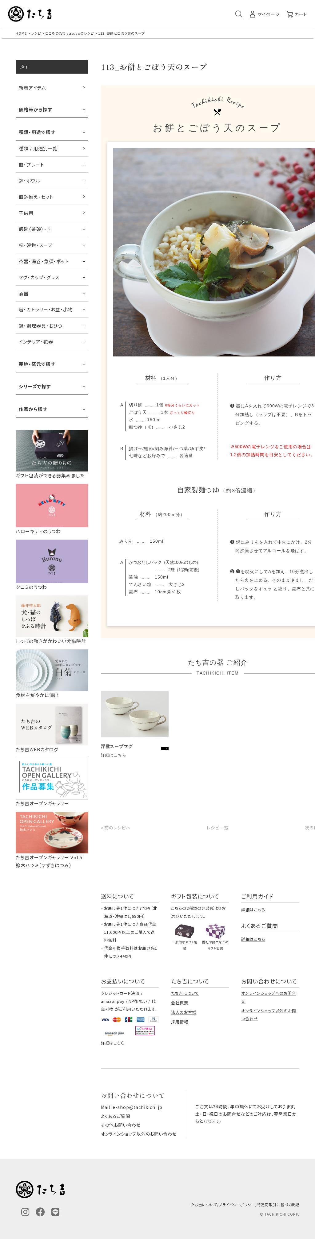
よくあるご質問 (115, 1116)
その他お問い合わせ (121, 1125)
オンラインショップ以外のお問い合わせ (139, 1134)
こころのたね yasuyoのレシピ (69, 33)
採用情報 (179, 1022)
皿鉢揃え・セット (36, 197)
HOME (21, 33)
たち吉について (185, 993)
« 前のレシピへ (115, 828)
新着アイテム (32, 87)
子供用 (26, 213)
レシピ (36, 33)
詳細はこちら (253, 910)
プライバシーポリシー (237, 1204)
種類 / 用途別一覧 (38, 148)
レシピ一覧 (218, 828)
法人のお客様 (183, 1012)
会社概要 (179, 1003)
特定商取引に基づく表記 (278, 1204)
